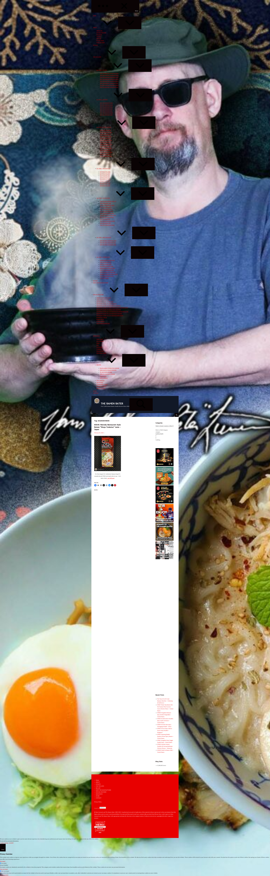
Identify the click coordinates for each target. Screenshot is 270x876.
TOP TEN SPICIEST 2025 (106, 103)
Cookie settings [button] (4, 843)
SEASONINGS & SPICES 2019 (107, 268)
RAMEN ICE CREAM (101, 317)
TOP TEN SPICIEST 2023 (106, 107)
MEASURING (99, 382)
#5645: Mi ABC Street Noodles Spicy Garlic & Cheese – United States (165, 720)
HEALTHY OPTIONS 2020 (106, 266)
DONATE (95, 45)
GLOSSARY (99, 347)
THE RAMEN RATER (112, 403)
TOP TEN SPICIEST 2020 (106, 113)
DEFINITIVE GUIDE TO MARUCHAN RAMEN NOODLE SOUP (112, 307)
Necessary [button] (2, 861)
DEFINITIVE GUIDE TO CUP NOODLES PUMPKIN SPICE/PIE (112, 311)
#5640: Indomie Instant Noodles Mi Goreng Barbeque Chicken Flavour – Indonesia (165, 746)
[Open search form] (141, 404)
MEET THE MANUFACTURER (100, 282)
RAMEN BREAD (100, 321)
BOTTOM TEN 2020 (105, 183)
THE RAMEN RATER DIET (103, 323)
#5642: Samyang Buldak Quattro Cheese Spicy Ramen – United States (165, 736)
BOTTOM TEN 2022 (105, 179)
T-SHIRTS (99, 349)
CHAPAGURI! (103, 376)
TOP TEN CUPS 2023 (105, 142)
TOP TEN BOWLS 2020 (106, 152)
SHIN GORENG (104, 378)
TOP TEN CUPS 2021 (105, 150)
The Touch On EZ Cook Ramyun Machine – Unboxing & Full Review (165, 701)
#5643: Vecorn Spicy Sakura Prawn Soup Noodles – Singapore (164, 730)
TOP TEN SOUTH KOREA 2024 (108, 215)
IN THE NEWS (100, 40)
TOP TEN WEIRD (104, 278)
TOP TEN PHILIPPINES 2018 (107, 225)
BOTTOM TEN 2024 (105, 176)
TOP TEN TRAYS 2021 (105, 262)
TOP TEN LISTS (97, 57)
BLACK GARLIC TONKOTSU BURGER (109, 368)
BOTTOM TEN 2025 (105, 174)
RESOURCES (96, 336)
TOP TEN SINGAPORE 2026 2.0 (108, 201)
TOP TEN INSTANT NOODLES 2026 (109, 73)
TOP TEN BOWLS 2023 (106, 140)
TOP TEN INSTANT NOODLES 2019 (109, 87)
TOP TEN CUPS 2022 (105, 146)
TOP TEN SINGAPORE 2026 (107, 205)
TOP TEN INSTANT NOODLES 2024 (109, 77)
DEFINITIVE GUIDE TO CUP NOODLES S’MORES (109, 313)
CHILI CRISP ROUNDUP (102, 300)
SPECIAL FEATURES (98, 294)
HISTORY (98, 38)
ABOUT (95, 27)
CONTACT (96, 393)
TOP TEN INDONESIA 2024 (107, 213)
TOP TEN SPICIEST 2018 (106, 115)
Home (94, 15)
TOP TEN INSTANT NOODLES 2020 (109, 85)
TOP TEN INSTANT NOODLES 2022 (109, 81)
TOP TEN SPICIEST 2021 (106, 111)
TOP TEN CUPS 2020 (105, 154)
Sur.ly (103, 830)
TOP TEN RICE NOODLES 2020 (108, 240)
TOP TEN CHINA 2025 (105, 207)
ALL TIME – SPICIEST (102, 99)
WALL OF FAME (100, 42)
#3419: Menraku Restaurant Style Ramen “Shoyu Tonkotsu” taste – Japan (107, 427)
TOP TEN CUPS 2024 (105, 138)
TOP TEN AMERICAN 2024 (107, 217)
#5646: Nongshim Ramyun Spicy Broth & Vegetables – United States (164, 714)
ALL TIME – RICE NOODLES (103, 237)
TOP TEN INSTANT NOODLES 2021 (109, 83)
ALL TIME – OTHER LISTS (103, 257)
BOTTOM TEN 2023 (105, 178)
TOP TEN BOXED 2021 (106, 264)
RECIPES (98, 365)
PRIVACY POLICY (100, 388)
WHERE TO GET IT (101, 386)
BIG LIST (95, 280)
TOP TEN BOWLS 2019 (106, 156)
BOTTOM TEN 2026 (105, 172)
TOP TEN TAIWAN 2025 (106, 209)
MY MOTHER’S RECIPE (106, 372)
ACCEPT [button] (11, 843)
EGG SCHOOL (100, 341)
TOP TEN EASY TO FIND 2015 (107, 272)
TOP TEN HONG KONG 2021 (107, 221)
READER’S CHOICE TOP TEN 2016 (108, 274)
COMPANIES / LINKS (102, 384)
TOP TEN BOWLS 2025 (106, 132)
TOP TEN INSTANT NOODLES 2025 (109, 75)
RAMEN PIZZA (100, 319)
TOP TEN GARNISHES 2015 (107, 270)
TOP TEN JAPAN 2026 (105, 203)
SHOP (98, 343)
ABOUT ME (99, 30)
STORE (95, 391)
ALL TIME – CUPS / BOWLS (103, 127)
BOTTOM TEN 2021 (105, 181)
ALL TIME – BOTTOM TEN (103, 168)
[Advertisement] (165, 581)
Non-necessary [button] (4, 869)
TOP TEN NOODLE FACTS (106, 276)
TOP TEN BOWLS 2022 (106, 144)
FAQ (97, 345)
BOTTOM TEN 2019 (105, 185)
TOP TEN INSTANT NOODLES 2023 (109, 79)
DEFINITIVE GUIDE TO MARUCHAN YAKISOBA (108, 309)
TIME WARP (99, 339)
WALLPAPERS (100, 351)
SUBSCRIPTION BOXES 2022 (107, 260)
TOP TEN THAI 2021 (105, 219)
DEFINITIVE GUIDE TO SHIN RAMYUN (106, 303)
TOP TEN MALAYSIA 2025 (106, 211)
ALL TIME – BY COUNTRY (103, 198)
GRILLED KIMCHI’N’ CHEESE (107, 374)
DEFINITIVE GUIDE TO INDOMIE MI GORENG (108, 305)
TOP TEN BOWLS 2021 (106, 148)
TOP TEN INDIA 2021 (105, 223)
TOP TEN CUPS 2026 (105, 130)
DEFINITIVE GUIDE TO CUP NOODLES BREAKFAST (109, 315)
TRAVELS (98, 36)
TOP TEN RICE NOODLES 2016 (108, 244)
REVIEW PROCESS (101, 32)
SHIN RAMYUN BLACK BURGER (108, 370)
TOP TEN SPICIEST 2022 (106, 109)
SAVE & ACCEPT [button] (4, 875)
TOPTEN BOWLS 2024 (106, 136)
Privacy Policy (98, 802)
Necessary (4, 863)
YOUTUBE (99, 34)
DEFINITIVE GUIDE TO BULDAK (104, 301)
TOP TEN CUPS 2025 (105, 134)
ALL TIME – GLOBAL (101, 70)
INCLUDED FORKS (101, 353)
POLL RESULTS (100, 380)
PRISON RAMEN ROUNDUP (103, 298)
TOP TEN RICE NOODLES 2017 (108, 242)
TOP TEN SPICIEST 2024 (106, 105)
